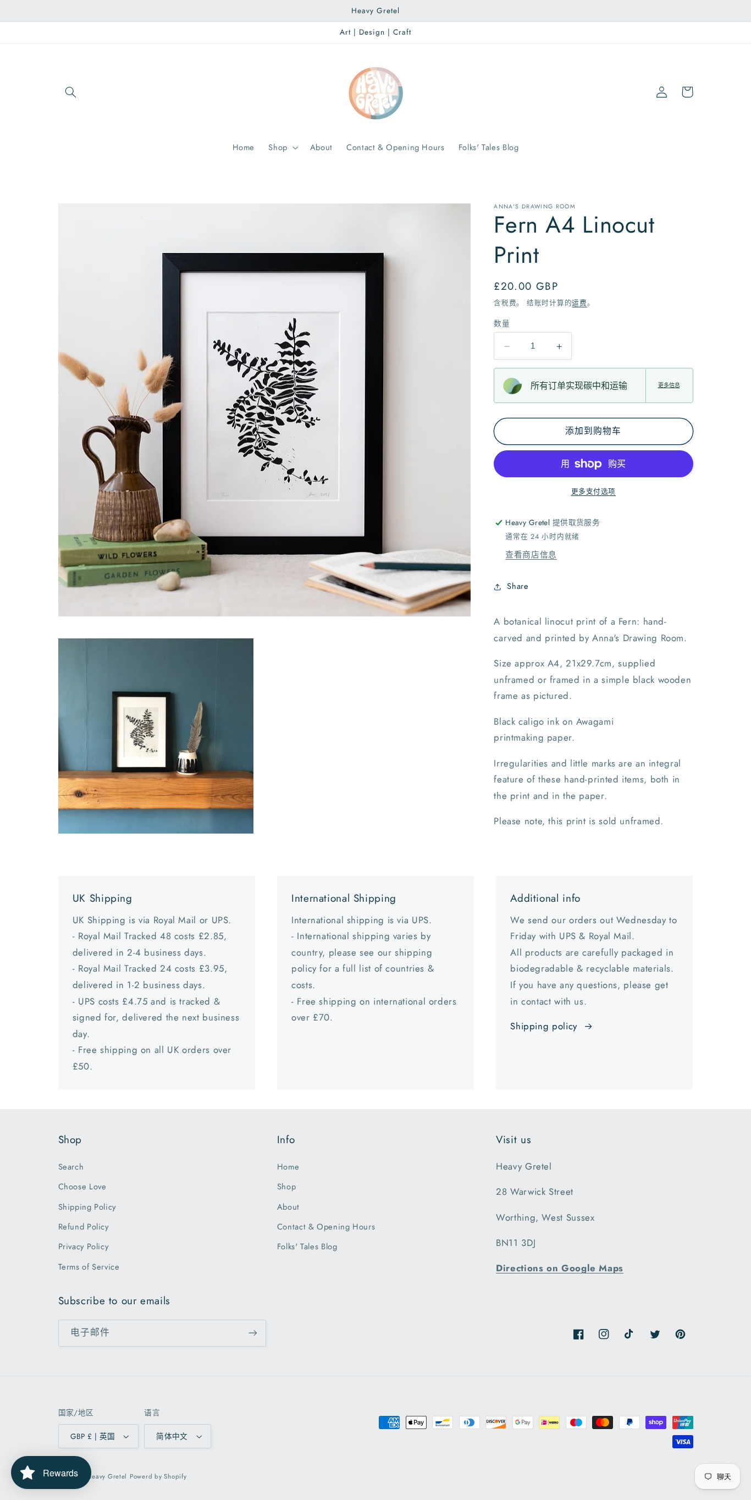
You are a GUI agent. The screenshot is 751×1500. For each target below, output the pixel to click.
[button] (71, 91)
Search (71, 1167)
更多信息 (669, 386)
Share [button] (517, 587)
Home (288, 1167)
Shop (286, 1187)
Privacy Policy (83, 1246)
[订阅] (252, 1333)
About (288, 1207)
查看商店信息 (531, 555)
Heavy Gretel (107, 1476)
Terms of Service (89, 1267)
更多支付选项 (593, 492)
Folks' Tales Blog (307, 1246)
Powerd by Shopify (158, 1476)
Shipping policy (543, 1026)
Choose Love (82, 1187)
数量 (502, 323)
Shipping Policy (87, 1207)
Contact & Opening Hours (326, 1227)
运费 (579, 303)
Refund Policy (83, 1227)
